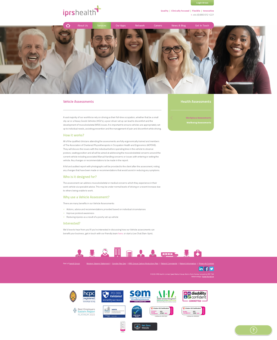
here (120, 233)
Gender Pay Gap (119, 263)
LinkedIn (201, 269)
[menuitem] (68, 25)
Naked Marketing (208, 276)
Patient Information (188, 263)
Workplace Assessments (198, 117)
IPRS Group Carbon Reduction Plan (143, 263)
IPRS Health (82, 10)
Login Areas (202, 2)
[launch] (241, 332)
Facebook (206, 269)
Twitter (211, 269)
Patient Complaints (169, 263)
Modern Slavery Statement (98, 263)
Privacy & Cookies (206, 263)
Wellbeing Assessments (199, 122)
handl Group (74, 263)
